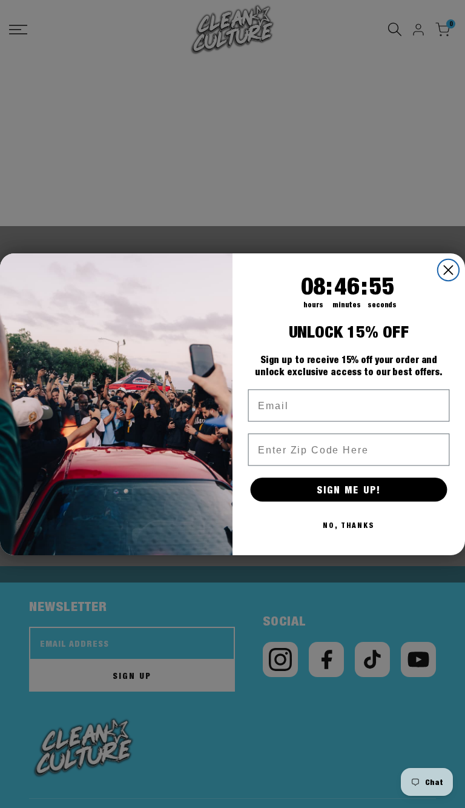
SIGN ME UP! (348, 489)
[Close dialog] (448, 269)
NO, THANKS (349, 525)
